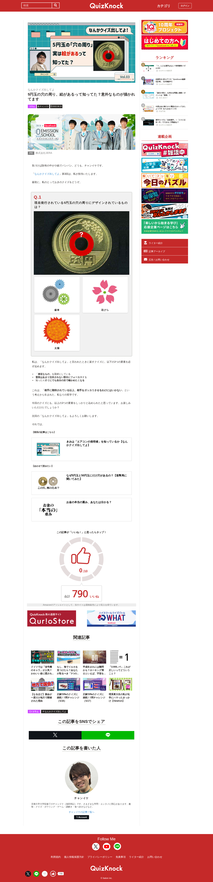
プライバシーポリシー (99, 856)
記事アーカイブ (157, 251)
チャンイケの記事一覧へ (81, 812)
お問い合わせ (154, 856)
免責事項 (121, 856)
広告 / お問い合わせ (159, 259)
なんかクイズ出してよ (46, 173)
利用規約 (56, 856)
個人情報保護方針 (74, 856)
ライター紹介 (156, 243)
